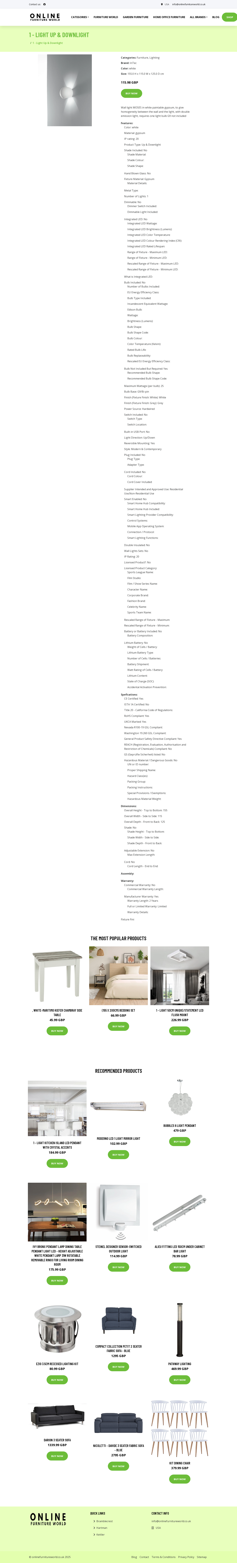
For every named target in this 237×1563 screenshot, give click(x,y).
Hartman (101, 1528)
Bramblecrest (104, 1521)
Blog (215, 17)
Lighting (154, 57)
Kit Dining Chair (179, 1463)
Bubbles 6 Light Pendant (179, 1125)
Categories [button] (79, 17)
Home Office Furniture (169, 17)
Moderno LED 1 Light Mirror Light (118, 1138)
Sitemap (202, 1557)
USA (167, 4)
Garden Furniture (135, 17)
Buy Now (132, 93)
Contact (144, 1557)
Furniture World (106, 17)
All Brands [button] (198, 17)
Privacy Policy (186, 1557)
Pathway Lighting (179, 1364)
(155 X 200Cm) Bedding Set (118, 1010)
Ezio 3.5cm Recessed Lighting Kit (57, 1364)
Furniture (142, 57)
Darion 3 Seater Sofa (57, 1440)
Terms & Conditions (164, 1557)
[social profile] (44, 4)
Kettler (100, 1534)
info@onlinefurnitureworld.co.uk (188, 4)
